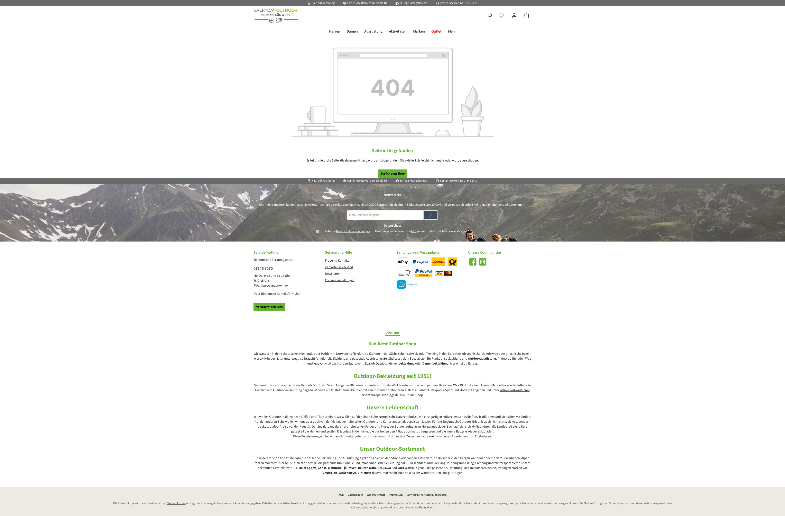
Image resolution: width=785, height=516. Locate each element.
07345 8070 (470, 3)
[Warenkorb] (526, 16)
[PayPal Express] (424, 273)
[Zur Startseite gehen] (275, 15)
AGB (413, 231)
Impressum (396, 495)
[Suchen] (489, 16)
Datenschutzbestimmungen (353, 231)
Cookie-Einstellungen (339, 280)
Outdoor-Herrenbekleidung (395, 363)
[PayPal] (420, 261)
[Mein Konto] (514, 16)
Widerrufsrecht (376, 495)
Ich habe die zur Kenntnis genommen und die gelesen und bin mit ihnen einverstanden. (395, 231)
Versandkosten (176, 503)
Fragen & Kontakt (337, 260)
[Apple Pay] (403, 261)
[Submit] (430, 215)
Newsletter (332, 273)
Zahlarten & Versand (339, 267)
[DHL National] (438, 261)
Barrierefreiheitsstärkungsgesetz (426, 495)
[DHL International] (452, 261)
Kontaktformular (288, 293)
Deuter (363, 468)
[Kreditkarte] (444, 273)
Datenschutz (355, 495)
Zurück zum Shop (392, 173)
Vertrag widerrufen (269, 307)
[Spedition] (405, 273)
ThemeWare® (427, 508)
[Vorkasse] (407, 284)
